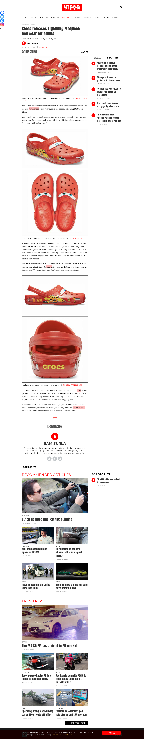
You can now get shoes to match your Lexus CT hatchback (109, 92)
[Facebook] (23, 51)
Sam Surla (32, 43)
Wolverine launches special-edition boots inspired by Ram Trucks (107, 66)
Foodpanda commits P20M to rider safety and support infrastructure (71, 679)
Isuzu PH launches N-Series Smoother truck (36, 586)
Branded (116, 17)
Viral (97, 17)
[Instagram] (35, 51)
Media (106, 17)
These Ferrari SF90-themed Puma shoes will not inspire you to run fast (109, 117)
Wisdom (88, 17)
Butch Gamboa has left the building (47, 519)
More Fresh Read (77, 723)
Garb (33, 24)
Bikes (33, 17)
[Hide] (1, 28)
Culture (66, 17)
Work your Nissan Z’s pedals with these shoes (108, 79)
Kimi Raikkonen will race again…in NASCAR (34, 550)
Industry (43, 17)
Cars (25, 17)
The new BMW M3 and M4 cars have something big (72, 586)
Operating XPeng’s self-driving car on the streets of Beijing (37, 712)
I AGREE (111, 733)
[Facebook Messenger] (31, 51)
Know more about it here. (62, 735)
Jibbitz (49, 267)
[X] (27, 51)
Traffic (77, 17)
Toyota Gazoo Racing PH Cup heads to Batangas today (36, 677)
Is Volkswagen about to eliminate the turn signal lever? (69, 552)
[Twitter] (2, 17)
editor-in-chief (79, 407)
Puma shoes (34, 109)
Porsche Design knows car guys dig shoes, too (108, 105)
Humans (55, 17)
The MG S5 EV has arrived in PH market (108, 481)
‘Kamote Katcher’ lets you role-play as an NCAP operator (71, 712)
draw (79, 390)
